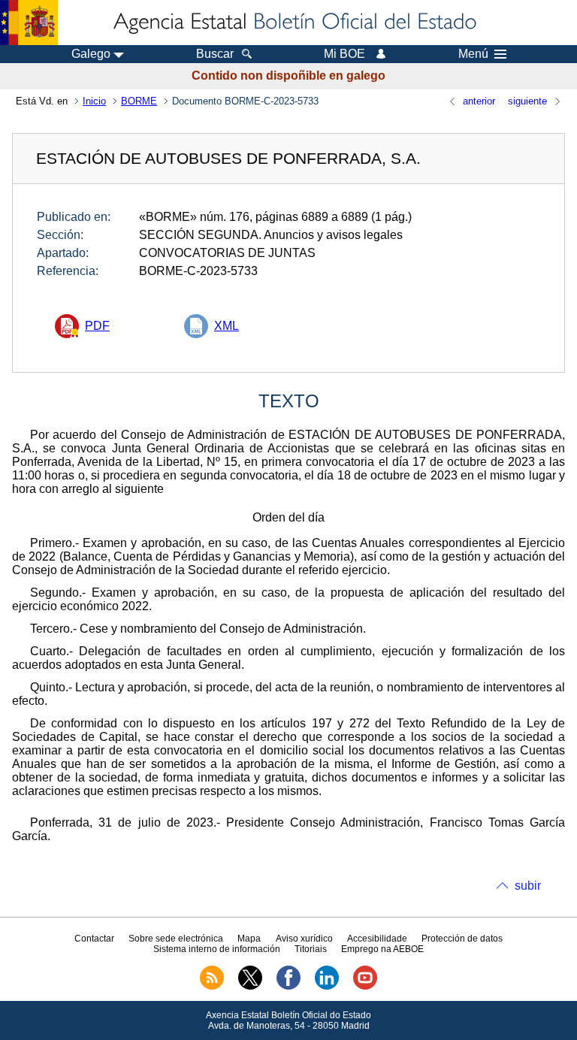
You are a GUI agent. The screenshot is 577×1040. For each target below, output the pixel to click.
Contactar (94, 938)
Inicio (94, 101)
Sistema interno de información (216, 949)
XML (226, 325)
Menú (473, 54)
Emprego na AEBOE (382, 949)
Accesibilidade (377, 938)
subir (528, 885)
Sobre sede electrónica (175, 938)
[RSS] (212, 986)
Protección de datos (462, 938)
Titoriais (311, 949)
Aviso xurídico (304, 938)
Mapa (249, 938)
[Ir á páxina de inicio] (294, 22)
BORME (139, 101)
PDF (97, 325)
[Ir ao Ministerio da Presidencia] (29, 22)
